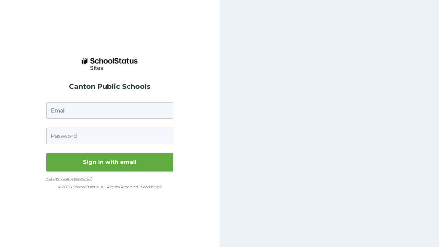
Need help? (151, 186)
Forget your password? (69, 178)
